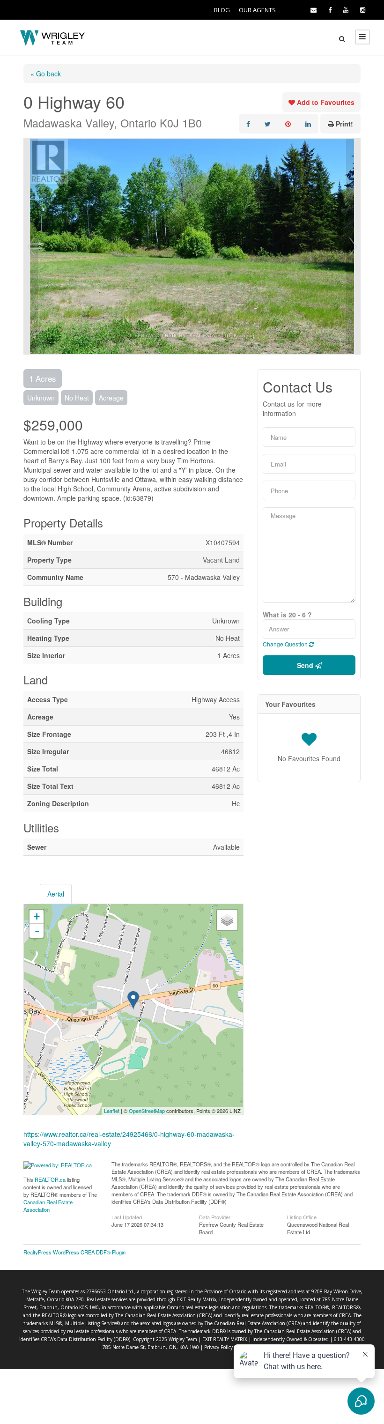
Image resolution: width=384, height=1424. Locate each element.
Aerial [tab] (55, 893)
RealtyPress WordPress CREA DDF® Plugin (74, 1252)
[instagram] (362, 10)
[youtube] (345, 10)
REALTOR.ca (50, 1179)
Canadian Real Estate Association (48, 1205)
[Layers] (227, 920)
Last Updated (126, 1216)
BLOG (222, 10)
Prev (31, 246)
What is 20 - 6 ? (287, 614)
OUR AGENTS (257, 10)
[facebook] (330, 10)
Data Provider (214, 1216)
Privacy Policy (218, 1347)
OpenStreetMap (147, 1110)
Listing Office (302, 1216)
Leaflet (111, 1110)
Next (353, 246)
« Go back (45, 73)
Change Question (286, 644)
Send (306, 665)
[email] (313, 10)
